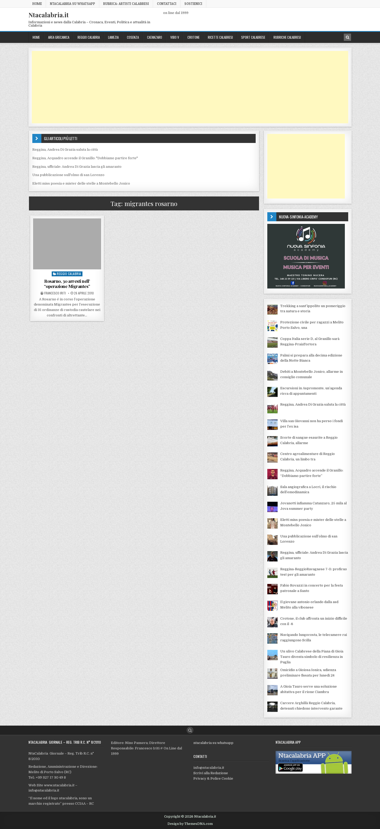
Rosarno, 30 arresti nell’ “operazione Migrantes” (67, 283)
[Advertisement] (187, 87)
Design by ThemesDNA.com (190, 824)
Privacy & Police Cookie (213, 778)
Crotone (193, 37)
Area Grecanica (58, 37)
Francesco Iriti (55, 293)
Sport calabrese (253, 37)
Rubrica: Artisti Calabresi (126, 4)
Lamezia (113, 37)
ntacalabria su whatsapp (213, 743)
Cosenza (133, 37)
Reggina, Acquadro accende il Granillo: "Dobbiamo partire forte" (85, 158)
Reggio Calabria (89, 37)
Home (37, 4)
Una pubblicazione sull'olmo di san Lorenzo (68, 175)
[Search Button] (190, 730)
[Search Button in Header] (347, 37)
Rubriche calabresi (287, 37)
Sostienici (193, 4)
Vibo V (174, 37)
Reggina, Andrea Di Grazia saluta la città (65, 149)
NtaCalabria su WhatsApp (72, 4)
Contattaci (166, 4)
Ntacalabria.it (48, 15)
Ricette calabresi (220, 37)
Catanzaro (154, 37)
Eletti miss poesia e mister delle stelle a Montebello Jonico (81, 183)
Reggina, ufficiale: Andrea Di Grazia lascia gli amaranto (76, 167)
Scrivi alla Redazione (210, 773)
